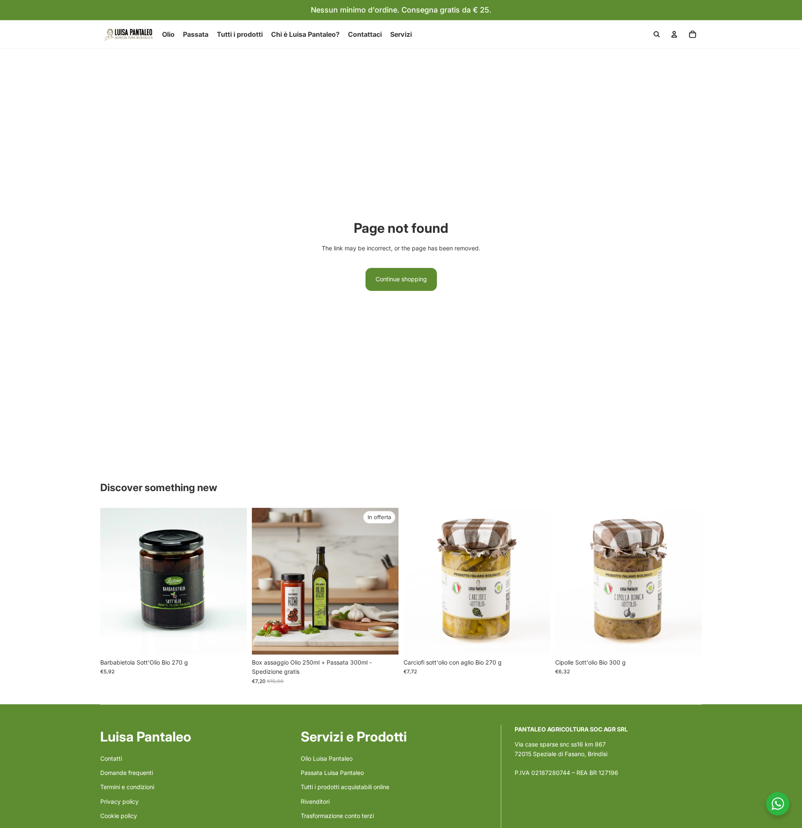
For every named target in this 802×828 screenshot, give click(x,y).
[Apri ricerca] (656, 34)
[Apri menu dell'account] (674, 34)
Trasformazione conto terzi (337, 815)
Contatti (111, 758)
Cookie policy (118, 815)
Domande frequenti (126, 772)
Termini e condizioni (127, 786)
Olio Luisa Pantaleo (327, 758)
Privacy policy (119, 801)
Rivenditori (315, 801)
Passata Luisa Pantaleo (332, 772)
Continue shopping (401, 279)
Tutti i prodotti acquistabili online (345, 786)
